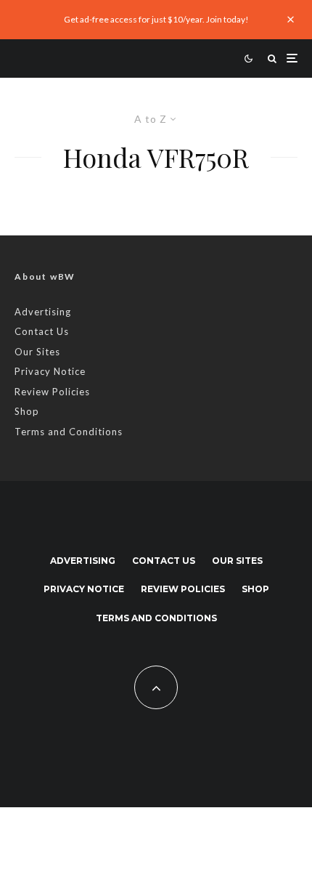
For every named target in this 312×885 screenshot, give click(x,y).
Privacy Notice (50, 371)
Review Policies (52, 391)
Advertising (43, 312)
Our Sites (37, 351)
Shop (27, 411)
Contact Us (42, 331)
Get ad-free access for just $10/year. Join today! (156, 19)
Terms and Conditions (69, 431)
